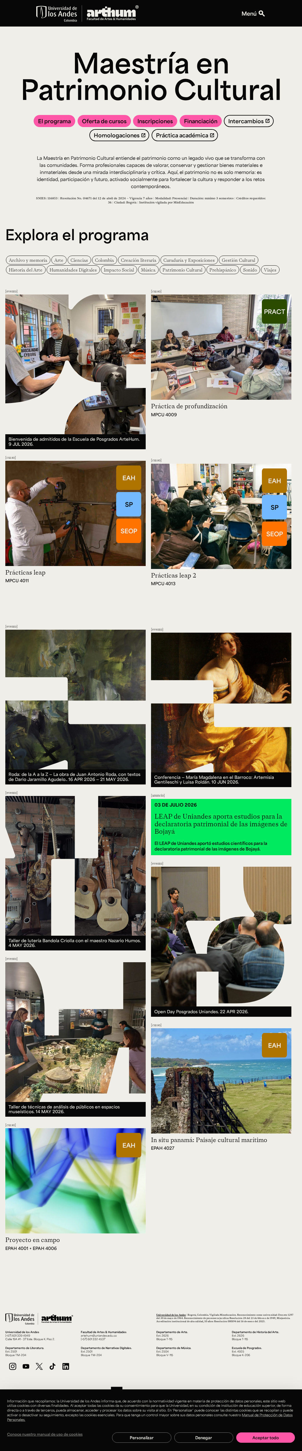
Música (148, 270)
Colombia (104, 260)
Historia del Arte (25, 270)
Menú (249, 13)
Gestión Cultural (238, 260)
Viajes (270, 270)
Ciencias (79, 260)
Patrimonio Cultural (182, 270)
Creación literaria (138, 260)
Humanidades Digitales (73, 270)
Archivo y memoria (28, 260)
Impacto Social (119, 270)
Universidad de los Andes (171, 1314)
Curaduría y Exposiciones (189, 260)
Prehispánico (222, 270)
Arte (58, 260)
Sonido (250, 270)
